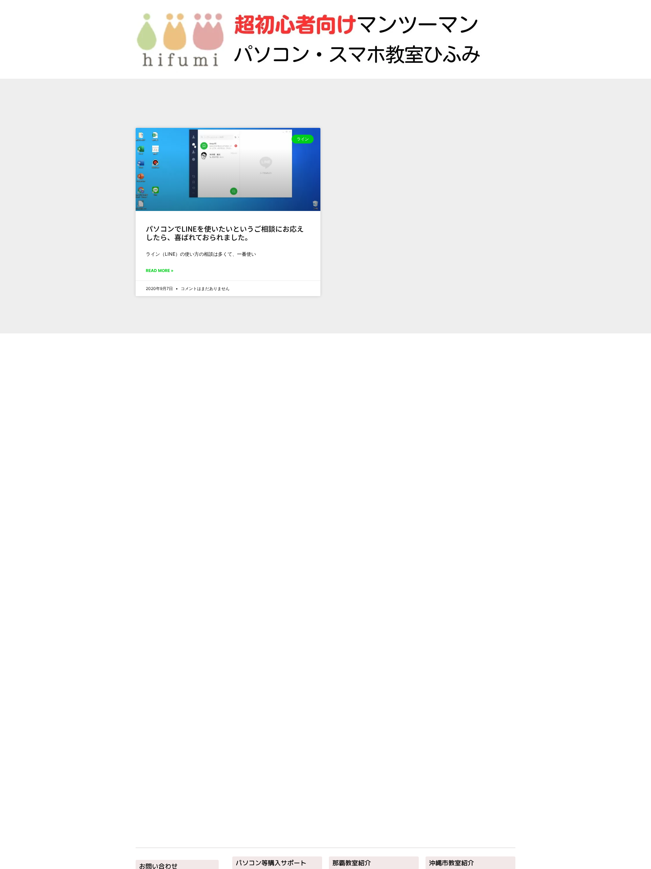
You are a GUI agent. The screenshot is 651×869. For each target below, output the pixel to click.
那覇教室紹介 (351, 862)
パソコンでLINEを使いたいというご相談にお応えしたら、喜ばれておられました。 (225, 233)
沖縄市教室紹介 (451, 862)
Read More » (160, 270)
